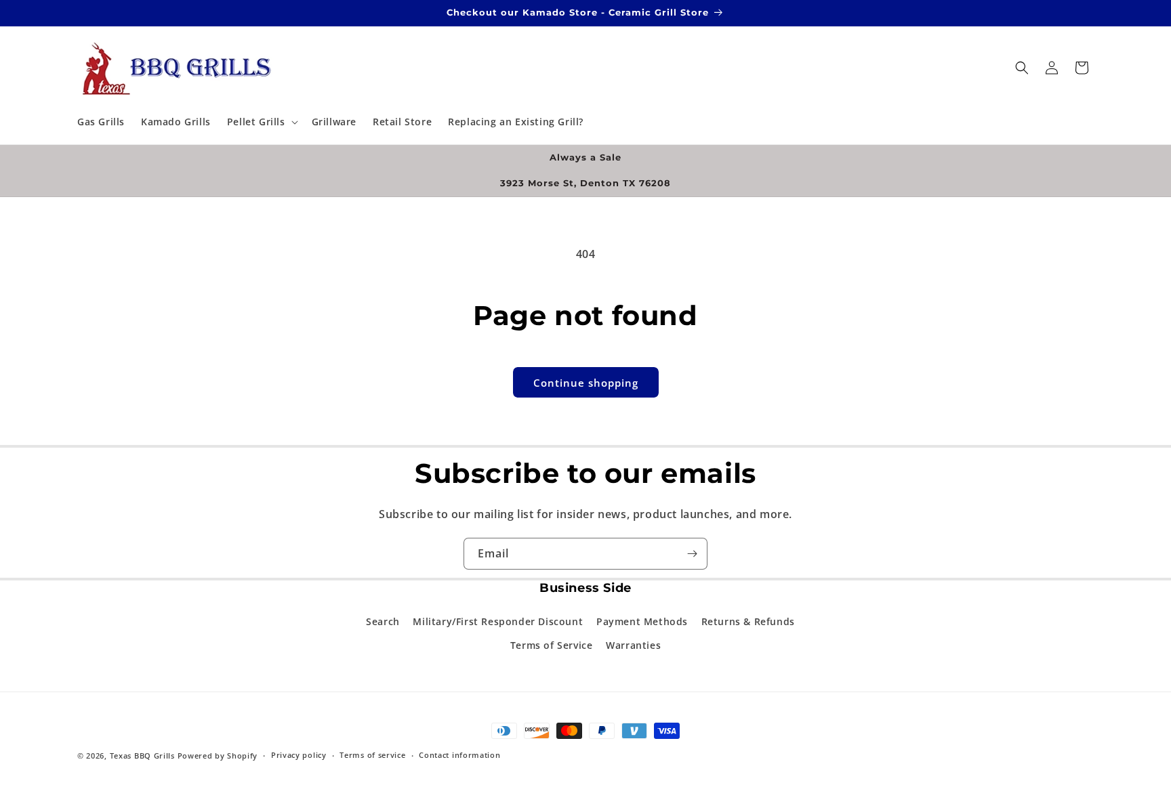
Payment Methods (642, 621)
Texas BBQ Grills (142, 755)
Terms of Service (551, 645)
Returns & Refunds (748, 621)
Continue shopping (585, 382)
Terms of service (372, 755)
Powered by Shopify (218, 755)
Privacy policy (299, 755)
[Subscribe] (692, 554)
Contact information (459, 755)
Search (383, 621)
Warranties (633, 645)
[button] (261, 122)
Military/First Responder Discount (498, 621)
